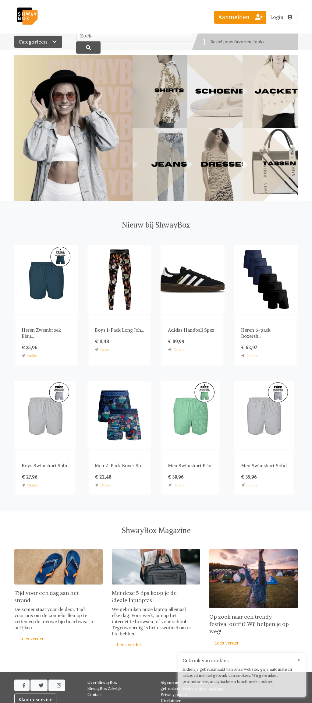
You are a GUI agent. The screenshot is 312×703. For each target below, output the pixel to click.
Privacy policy (174, 694)
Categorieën (33, 42)
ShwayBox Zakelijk (104, 688)
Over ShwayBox (102, 682)
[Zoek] (88, 47)
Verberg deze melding (203, 689)
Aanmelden (234, 17)
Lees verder (29, 638)
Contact (94, 694)
